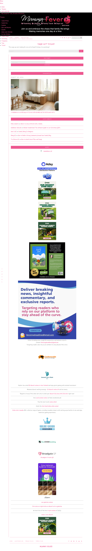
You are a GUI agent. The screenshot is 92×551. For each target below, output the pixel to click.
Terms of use (39, 541)
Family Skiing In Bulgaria (26, 131)
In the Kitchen (5, 34)
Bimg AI (13, 135)
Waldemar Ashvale (16, 128)
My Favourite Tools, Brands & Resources (12, 13)
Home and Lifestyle (6, 32)
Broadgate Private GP (47, 457)
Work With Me (5, 11)
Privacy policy (29, 541)
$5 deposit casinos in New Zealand (38, 385)
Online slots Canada (17, 410)
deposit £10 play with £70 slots (59, 394)
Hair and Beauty (6, 27)
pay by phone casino (41, 398)
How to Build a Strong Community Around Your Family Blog (34, 135)
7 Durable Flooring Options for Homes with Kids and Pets (33, 112)
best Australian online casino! (50, 406)
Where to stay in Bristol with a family (31, 124)
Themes (3, 9)
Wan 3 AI (14, 131)
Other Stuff (5, 36)
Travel (3, 45)
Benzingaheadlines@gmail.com (49, 342)
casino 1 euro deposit (47, 514)
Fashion (3, 25)
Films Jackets (15, 124)
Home (3, 7)
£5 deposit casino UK (53, 389)
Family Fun (4, 23)
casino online (53, 402)
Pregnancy (4, 41)
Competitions (5, 21)
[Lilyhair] (47, 490)
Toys (2, 43)
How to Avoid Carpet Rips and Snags (31, 139)
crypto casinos (52, 510)
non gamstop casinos (47, 502)
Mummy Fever (46, 546)
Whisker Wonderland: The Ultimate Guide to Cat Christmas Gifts (41, 128)
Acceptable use (19, 541)
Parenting (4, 38)
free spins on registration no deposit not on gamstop (47, 506)
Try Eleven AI (15, 139)
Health (3, 30)
